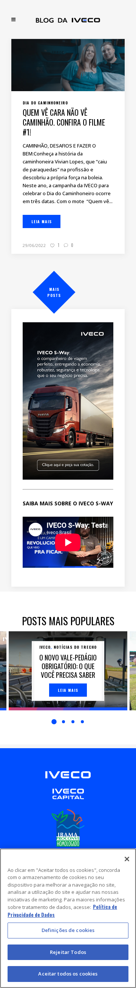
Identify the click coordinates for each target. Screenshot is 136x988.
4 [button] (82, 721)
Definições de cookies (68, 930)
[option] (68, 670)
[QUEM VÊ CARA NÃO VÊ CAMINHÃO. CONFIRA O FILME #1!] (68, 64)
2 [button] (63, 721)
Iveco (45, 647)
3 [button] (72, 721)
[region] (68, 918)
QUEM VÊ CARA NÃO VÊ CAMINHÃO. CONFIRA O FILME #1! (64, 122)
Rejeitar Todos (68, 952)
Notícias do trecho (75, 647)
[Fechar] (127, 859)
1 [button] (54, 722)
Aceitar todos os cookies (67, 973)
